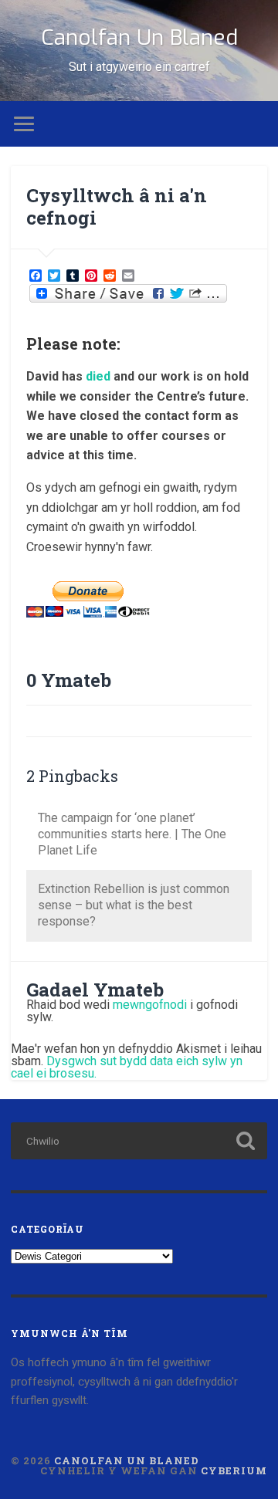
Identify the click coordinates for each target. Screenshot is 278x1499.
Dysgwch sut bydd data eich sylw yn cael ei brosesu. (126, 1067)
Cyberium (234, 1470)
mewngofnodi (150, 1004)
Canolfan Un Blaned (139, 37)
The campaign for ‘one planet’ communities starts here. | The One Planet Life (132, 834)
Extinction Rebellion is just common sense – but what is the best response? (133, 905)
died (98, 376)
